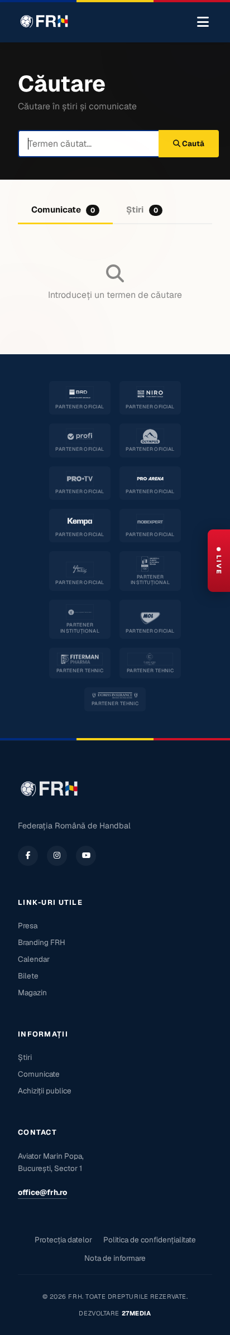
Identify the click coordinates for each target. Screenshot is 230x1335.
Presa (27, 925)
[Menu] (203, 22)
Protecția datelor (63, 1240)
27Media (136, 1313)
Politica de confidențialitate (149, 1240)
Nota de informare (115, 1258)
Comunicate (63, 209)
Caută (192, 143)
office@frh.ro (42, 1192)
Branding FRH (41, 942)
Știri (141, 209)
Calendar (34, 959)
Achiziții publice (44, 1091)
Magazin (32, 992)
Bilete (28, 976)
